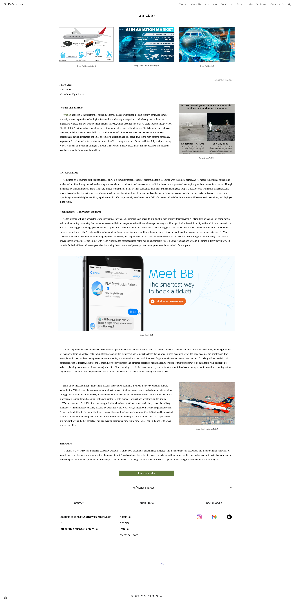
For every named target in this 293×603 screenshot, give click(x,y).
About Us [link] (195, 4)
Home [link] (182, 4)
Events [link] (241, 4)
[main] (146, 15)
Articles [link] (209, 4)
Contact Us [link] (277, 4)
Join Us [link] (225, 4)
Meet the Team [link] (257, 4)
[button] (289, 4)
